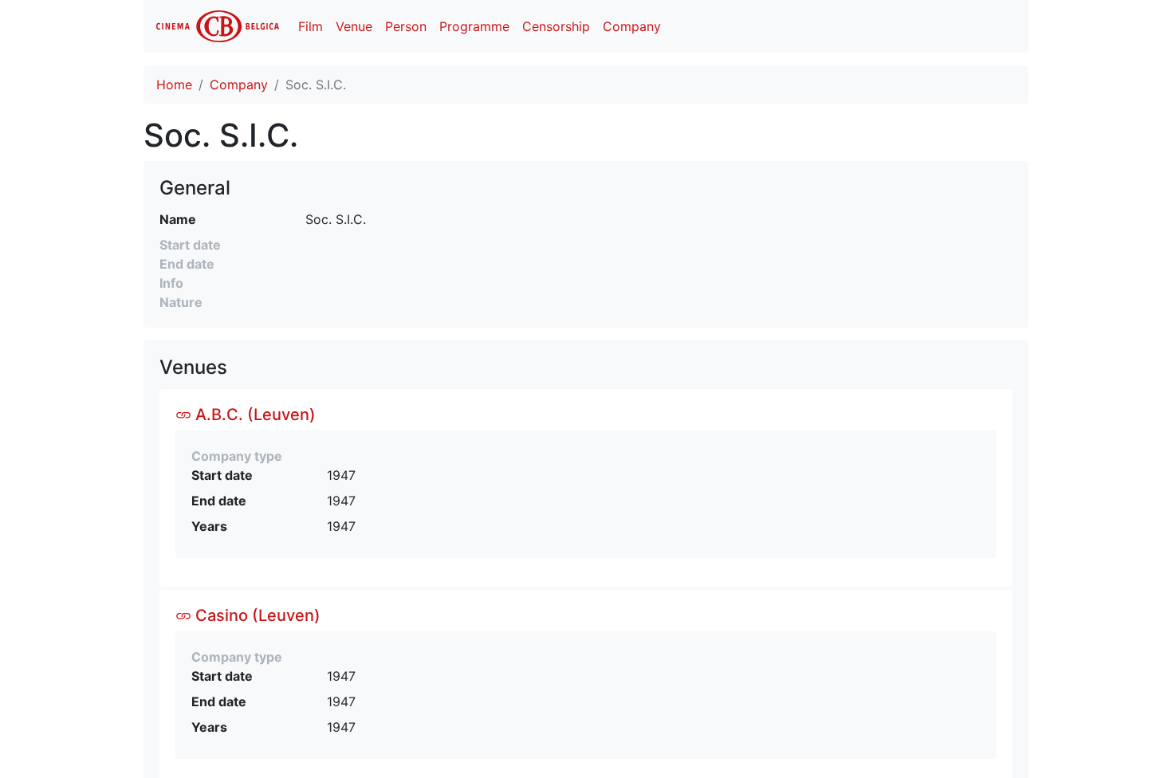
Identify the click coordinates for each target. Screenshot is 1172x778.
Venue (354, 26)
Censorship (556, 26)
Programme (474, 26)
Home (174, 84)
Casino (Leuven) (256, 615)
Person (406, 26)
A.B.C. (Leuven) (253, 414)
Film (310, 26)
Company (632, 26)
